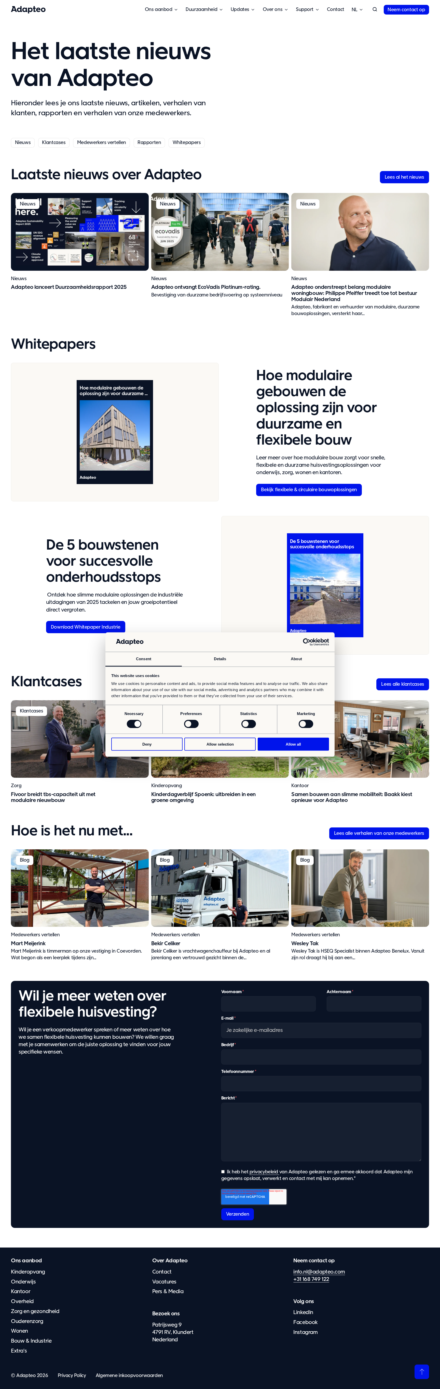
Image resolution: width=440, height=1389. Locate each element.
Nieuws (23, 142)
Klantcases (53, 142)
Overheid (22, 1301)
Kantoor (300, 785)
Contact (335, 9)
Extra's (19, 1351)
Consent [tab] (143, 659)
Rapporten (149, 142)
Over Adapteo (170, 1261)
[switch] (191, 724)
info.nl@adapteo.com (319, 1272)
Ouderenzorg (27, 1321)
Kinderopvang (166, 785)
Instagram (305, 1332)
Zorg (16, 785)
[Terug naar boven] (422, 1372)
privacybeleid (264, 1172)
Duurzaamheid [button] (201, 9)
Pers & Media (168, 1291)
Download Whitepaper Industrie (85, 627)
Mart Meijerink (28, 943)
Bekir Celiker (165, 943)
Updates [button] (240, 9)
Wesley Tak (305, 943)
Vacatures (164, 1282)
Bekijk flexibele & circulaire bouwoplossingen (309, 489)
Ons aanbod (26, 1261)
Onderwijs (23, 1282)
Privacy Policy (72, 1375)
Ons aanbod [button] (158, 9)
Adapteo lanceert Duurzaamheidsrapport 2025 (69, 287)
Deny (147, 744)
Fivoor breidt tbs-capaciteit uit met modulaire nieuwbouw (53, 797)
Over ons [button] (273, 9)
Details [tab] (220, 659)
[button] (375, 9)
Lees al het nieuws (404, 177)
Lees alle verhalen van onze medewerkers (379, 833)
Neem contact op (406, 9)
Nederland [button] (355, 9)
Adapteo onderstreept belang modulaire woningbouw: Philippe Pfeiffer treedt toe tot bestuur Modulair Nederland (354, 293)
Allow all (293, 744)
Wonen (19, 1331)
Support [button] (304, 9)
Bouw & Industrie (31, 1341)
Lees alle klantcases (402, 684)
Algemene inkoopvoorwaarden (129, 1375)
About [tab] (296, 659)
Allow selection (220, 744)
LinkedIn (303, 1312)
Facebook (305, 1322)
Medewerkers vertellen (101, 142)
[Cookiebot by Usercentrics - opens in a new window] (306, 642)
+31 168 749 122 (311, 1279)
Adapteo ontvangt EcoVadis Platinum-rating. (205, 287)
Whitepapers (187, 142)
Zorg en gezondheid (35, 1311)
